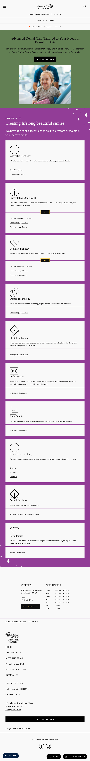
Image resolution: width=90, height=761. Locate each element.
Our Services (13, 652)
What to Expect (14, 664)
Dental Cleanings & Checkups (21, 218)
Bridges (13, 472)
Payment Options (15, 669)
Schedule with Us (45, 59)
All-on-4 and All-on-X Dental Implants (24, 514)
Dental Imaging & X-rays (19, 223)
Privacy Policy (14, 683)
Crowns (13, 468)
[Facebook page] (41, 746)
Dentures (13, 477)
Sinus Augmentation (17, 552)
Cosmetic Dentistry (17, 174)
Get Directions (30, 606)
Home (8, 647)
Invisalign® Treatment (18, 393)
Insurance (11, 675)
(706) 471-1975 (48, 20)
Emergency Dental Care (19, 354)
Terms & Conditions (17, 689)
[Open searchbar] (84, 6)
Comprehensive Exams (18, 227)
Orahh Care (12, 694)
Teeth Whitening (16, 170)
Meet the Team (14, 658)
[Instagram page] (48, 746)
